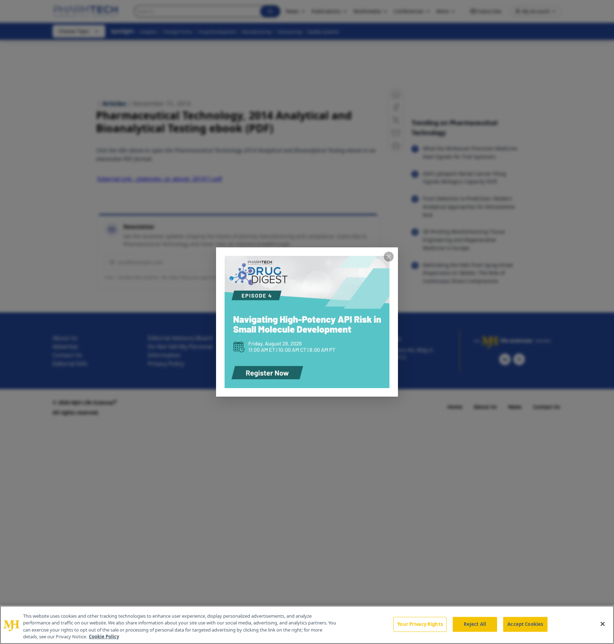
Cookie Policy (104, 636)
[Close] (602, 624)
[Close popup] (389, 257)
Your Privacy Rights (419, 624)
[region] (307, 625)
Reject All (475, 624)
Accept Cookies (525, 624)
